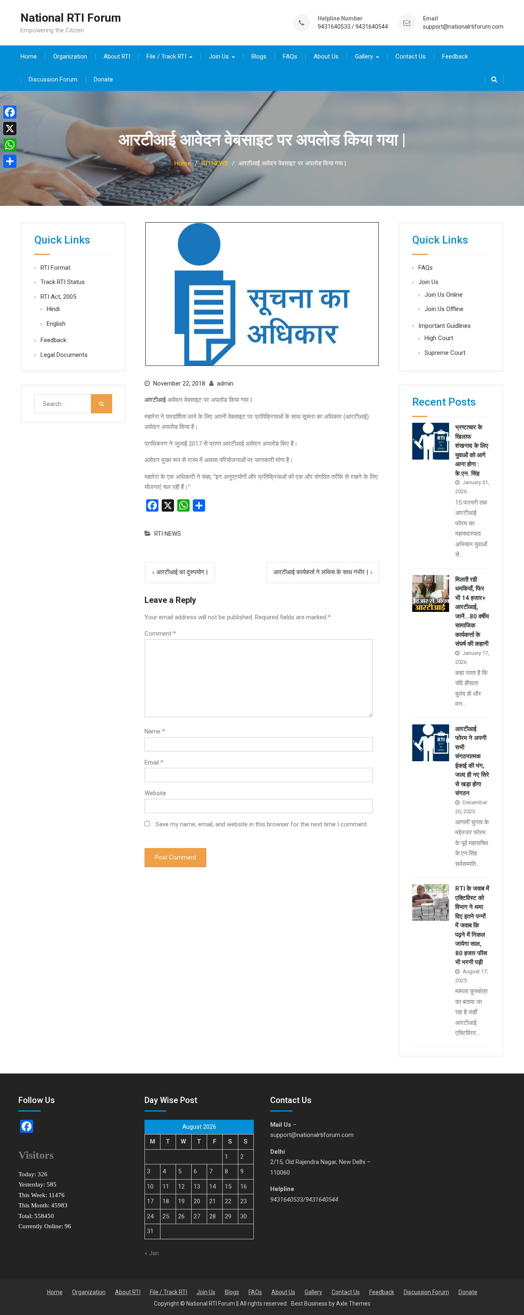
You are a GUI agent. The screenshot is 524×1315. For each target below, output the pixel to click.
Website (155, 793)
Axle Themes (353, 1303)
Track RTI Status (63, 282)
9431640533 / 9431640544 (353, 27)
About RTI (117, 56)
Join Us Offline (444, 309)
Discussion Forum (53, 79)
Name (155, 731)
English (56, 323)
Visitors (36, 1155)
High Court (439, 338)
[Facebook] (10, 112)
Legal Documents (64, 355)
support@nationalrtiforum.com (463, 27)
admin (225, 383)
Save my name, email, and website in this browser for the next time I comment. (262, 824)
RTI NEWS (167, 533)
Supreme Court (445, 352)
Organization (70, 56)
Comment (160, 633)
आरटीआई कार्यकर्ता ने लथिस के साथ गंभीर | (320, 572)
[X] (10, 128)
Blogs (259, 56)
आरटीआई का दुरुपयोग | (182, 572)
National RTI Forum (70, 18)
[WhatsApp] (10, 145)
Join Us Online (444, 294)
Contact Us (410, 56)
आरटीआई (155, 400)
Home (28, 56)
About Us (326, 56)
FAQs (290, 56)
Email (154, 762)
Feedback (455, 56)
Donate (103, 79)
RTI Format (55, 267)
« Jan (152, 1253)
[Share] (10, 161)
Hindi (53, 309)
